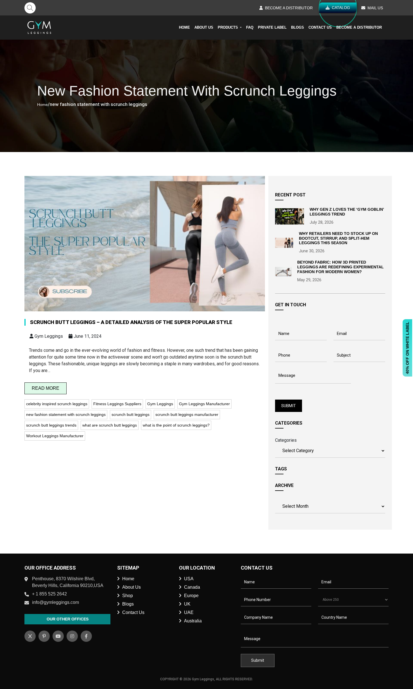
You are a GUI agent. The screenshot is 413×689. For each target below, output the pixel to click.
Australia (193, 620)
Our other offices (67, 619)
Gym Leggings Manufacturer (204, 404)
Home (184, 27)
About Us (203, 27)
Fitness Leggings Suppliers (117, 404)
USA (189, 578)
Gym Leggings (160, 404)
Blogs (297, 27)
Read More (45, 388)
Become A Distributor (359, 27)
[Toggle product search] (30, 7)
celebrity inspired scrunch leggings (56, 404)
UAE (189, 612)
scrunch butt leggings (130, 414)
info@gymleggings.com (55, 602)
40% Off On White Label (407, 348)
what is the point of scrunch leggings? (176, 425)
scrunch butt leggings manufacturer (186, 414)
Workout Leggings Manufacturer (54, 436)
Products (228, 27)
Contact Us (320, 27)
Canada (192, 587)
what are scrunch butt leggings (109, 425)
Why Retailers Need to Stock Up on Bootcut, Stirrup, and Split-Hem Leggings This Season (338, 238)
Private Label (272, 27)
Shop (127, 595)
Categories (286, 440)
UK (187, 604)
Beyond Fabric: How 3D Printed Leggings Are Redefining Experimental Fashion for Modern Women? (340, 267)
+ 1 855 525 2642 (49, 593)
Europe (191, 595)
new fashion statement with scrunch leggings (66, 414)
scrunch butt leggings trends (51, 425)
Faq (249, 27)
